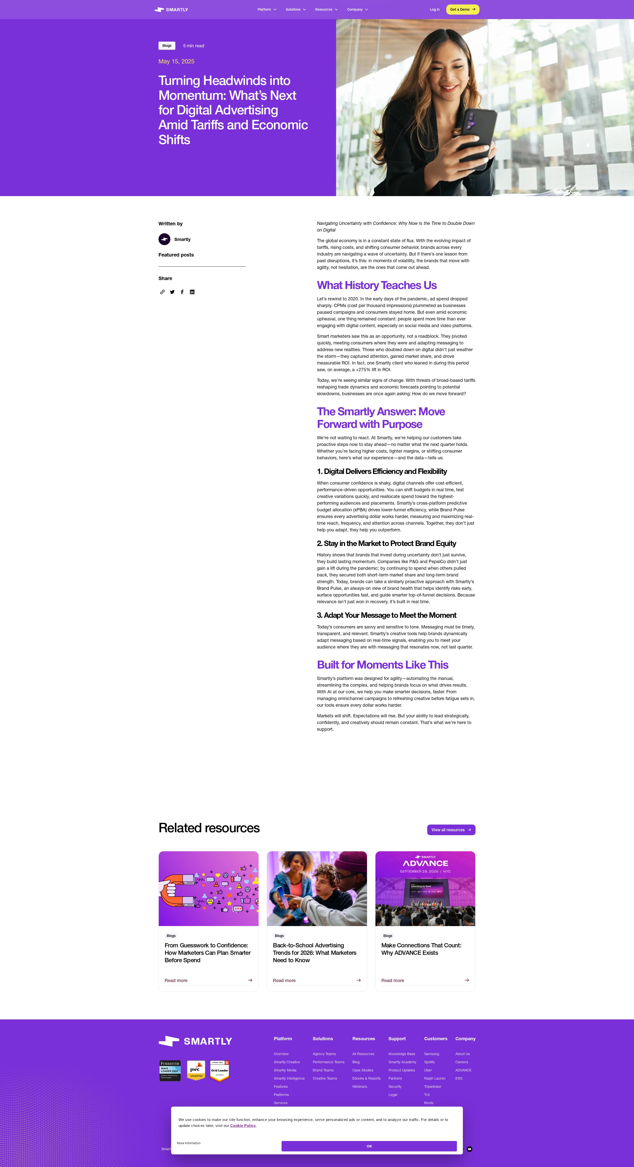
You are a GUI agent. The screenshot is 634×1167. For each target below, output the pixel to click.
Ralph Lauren (435, 1078)
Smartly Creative (287, 1062)
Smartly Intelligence (289, 1078)
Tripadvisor (432, 1086)
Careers (461, 1062)
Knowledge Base (402, 1054)
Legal (393, 1094)
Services (281, 1103)
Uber (428, 1070)
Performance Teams (328, 1062)
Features (281, 1086)
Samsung (431, 1054)
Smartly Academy (402, 1062)
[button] (267, 9)
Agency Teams (324, 1054)
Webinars (359, 1086)
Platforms (281, 1094)
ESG (459, 1078)
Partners (395, 1078)
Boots (428, 1103)
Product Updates (402, 1070)
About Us (462, 1054)
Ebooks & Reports (366, 1078)
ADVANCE (463, 1070)
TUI (427, 1094)
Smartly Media (285, 1070)
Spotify (429, 1062)
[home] (171, 9)
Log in (435, 9)
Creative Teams (325, 1078)
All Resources (363, 1054)
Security (395, 1086)
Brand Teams (323, 1070)
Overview (281, 1054)
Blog (356, 1062)
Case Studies (362, 1070)
